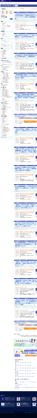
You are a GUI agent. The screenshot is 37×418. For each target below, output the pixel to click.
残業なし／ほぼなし (5, 72)
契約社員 (4, 34)
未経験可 (4, 114)
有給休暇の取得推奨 (5, 95)
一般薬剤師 (4, 50)
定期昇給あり (4, 69)
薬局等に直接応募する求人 (6, 61)
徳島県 (28, 373)
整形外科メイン (5, 121)
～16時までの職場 (5, 127)
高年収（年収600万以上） (7, 66)
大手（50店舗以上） (6, 101)
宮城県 (23, 362)
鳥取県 (16, 373)
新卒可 (3, 113)
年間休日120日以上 (5, 90)
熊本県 (23, 376)
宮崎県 (28, 376)
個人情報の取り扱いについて (31, 412)
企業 (3, 28)
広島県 (23, 373)
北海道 (16, 362)
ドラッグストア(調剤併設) (6, 25)
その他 (3, 29)
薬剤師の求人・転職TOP (3, 3)
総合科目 (4, 118)
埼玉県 (23, 365)
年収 (6, 40)
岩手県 (20, 362)
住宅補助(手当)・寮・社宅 (6, 107)
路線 (7, 13)
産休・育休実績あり (5, 103)
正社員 (16, 384)
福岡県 (16, 376)
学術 (3, 55)
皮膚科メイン (4, 120)
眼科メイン (4, 119)
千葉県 (25, 365)
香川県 (30, 373)
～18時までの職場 (5, 76)
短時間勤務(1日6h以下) (6, 78)
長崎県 (20, 376)
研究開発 (4, 52)
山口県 (25, 373)
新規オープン (4, 100)
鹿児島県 (30, 376)
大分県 (25, 376)
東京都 (28, 365)
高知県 (35, 373)
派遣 (3, 35)
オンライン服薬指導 (5, 124)
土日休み (4, 88)
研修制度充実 (4, 106)
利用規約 (26, 412)
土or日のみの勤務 (5, 82)
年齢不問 (4, 112)
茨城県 (16, 365)
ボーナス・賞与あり (5, 70)
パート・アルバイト (5, 36)
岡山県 (20, 373)
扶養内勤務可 (4, 135)
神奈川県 (30, 365)
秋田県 (25, 362)
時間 (11, 13)
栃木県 (18, 365)
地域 (3, 13)
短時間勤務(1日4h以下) (6, 77)
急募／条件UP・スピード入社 (7, 64)
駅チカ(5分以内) (5, 84)
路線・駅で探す (10, 3)
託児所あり (4, 132)
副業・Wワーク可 (5, 109)
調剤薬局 (4, 23)
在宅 (3, 125)
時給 (6, 44)
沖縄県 (33, 376)
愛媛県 (32, 373)
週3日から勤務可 (5, 94)
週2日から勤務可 (5, 93)
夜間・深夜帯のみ (5, 81)
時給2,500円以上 (17, 388)
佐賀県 (18, 376)
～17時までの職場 (5, 75)
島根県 (18, 373)
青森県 (18, 362)
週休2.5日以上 (5, 89)
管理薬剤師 (4, 51)
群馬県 (20, 365)
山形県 (28, 362)
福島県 (30, 362)
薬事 (3, 56)
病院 (3, 24)
